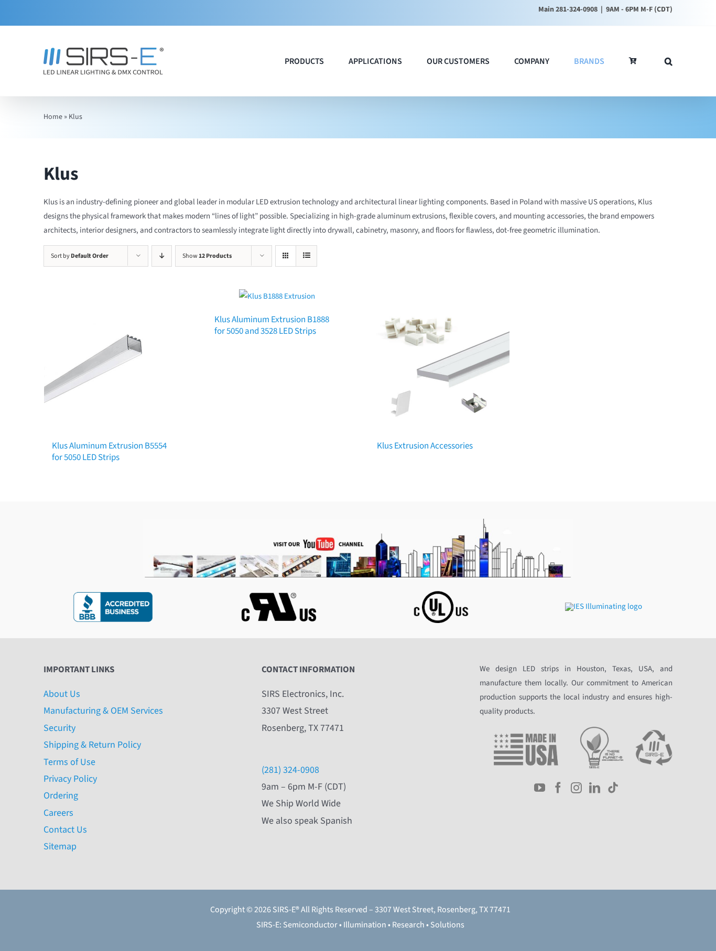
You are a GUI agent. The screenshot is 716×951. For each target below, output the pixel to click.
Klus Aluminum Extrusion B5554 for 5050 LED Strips (109, 452)
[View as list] (306, 256)
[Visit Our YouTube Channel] (358, 522)
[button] (668, 61)
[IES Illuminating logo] (603, 606)
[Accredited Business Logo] (113, 589)
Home (53, 117)
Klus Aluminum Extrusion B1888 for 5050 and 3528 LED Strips (271, 325)
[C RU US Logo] (276, 589)
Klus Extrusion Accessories (425, 446)
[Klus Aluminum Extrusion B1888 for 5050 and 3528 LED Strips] (277, 296)
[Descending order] (161, 256)
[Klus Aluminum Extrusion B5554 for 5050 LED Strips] (114, 359)
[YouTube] (539, 787)
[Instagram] (576, 787)
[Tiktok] (613, 787)
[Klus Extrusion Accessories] (439, 359)
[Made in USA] (526, 730)
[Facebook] (557, 787)
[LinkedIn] (594, 787)
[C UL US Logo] (440, 589)
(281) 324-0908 (290, 770)
